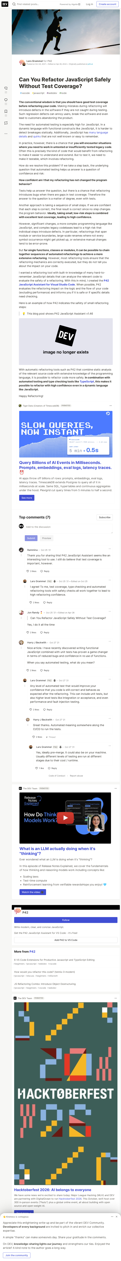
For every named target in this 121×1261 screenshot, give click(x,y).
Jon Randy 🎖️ (35, 612)
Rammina (32, 549)
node (63, 93)
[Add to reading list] (6, 113)
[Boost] (6, 123)
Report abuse (76, 775)
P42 (50, 61)
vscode (25, 93)
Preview (46, 538)
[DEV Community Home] (5, 4)
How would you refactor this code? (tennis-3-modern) (44, 973)
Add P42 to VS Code (65, 940)
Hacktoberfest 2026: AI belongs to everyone (52, 1190)
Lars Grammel (35, 61)
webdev (52, 93)
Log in (89, 4)
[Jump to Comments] (6, 101)
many (92, 132)
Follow (66, 920)
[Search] (14, 4)
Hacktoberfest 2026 (70, 1198)
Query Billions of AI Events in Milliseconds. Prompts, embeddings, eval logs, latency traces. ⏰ (65, 467)
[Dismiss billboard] (117, 1216)
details (23, 136)
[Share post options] (6, 134)
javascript (38, 93)
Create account (107, 4)
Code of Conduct (57, 775)
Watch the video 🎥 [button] (33, 892)
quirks (37, 136)
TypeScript (87, 381)
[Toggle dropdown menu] (110, 405)
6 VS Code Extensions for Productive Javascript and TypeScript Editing (54, 961)
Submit (31, 538)
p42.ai (90, 64)
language (102, 132)
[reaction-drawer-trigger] (6, 89)
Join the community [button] (16, 1255)
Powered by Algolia (69, 4)
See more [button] (27, 497)
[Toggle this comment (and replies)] (21, 555)
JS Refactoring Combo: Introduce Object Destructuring (45, 985)
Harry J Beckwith (36, 642)
